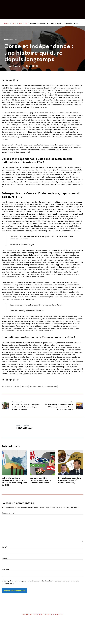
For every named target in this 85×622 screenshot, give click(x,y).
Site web (5, 569)
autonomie (7, 386)
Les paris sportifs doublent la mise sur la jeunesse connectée (40, 480)
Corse (16, 386)
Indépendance (36, 386)
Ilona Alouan (14, 66)
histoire (24, 386)
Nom (4, 547)
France (7, 39)
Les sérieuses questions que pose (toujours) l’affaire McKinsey (69, 480)
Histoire (13, 39)
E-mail (5, 558)
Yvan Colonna (50, 386)
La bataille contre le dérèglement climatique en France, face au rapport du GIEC (14, 481)
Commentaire (8, 513)
